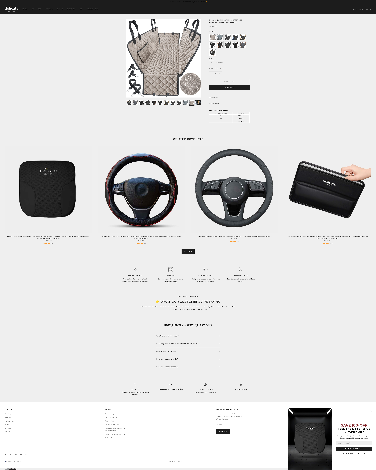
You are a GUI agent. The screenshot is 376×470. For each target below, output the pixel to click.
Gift (32, 9)
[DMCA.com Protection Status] (188, 469)
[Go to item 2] (135, 103)
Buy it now (229, 88)
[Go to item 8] (173, 102)
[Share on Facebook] (215, 68)
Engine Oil (8, 425)
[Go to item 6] (160, 102)
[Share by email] (223, 68)
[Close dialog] (371, 411)
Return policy (109, 421)
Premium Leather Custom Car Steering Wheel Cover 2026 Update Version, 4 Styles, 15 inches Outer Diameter (234, 236)
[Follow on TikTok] (26, 455)
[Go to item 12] (198, 102)
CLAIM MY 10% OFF (354, 449)
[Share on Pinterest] (220, 68)
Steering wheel (10, 414)
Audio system (9, 421)
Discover (188, 251)
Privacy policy (109, 414)
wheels (7, 432)
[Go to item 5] (154, 102)
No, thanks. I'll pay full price (354, 453)
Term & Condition (111, 417)
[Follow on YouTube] (21, 455)
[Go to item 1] (129, 102)
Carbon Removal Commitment (115, 434)
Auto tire (8, 417)
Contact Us (108, 438)
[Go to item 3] (141, 102)
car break (8, 428)
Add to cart (229, 81)
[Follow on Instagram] (16, 455)
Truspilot (135, 395)
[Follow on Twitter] (11, 455)
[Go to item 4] (148, 102)
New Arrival (49, 9)
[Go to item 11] (191, 103)
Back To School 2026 (74, 9)
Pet (39, 9)
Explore (60, 9)
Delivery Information (112, 425)
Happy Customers (92, 9)
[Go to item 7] (166, 102)
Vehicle (25, 9)
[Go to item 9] (179, 102)
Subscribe (223, 431)
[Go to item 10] (185, 103)
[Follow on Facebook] (6, 455)
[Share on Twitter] (218, 68)
